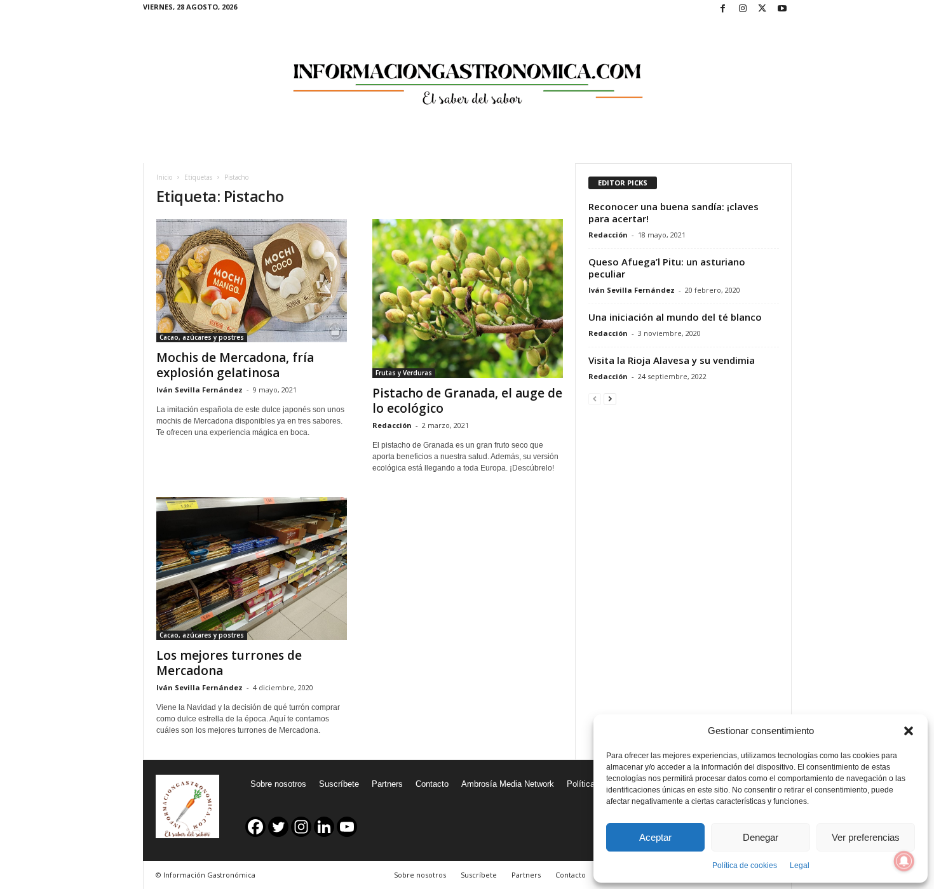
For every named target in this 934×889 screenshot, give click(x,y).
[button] (908, 731)
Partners (387, 784)
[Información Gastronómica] (467, 75)
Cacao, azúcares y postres (201, 337)
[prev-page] (594, 398)
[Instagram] (742, 9)
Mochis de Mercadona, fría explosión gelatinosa (235, 365)
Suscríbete (339, 784)
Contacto (432, 784)
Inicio (164, 177)
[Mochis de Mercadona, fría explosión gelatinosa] (251, 280)
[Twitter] (762, 9)
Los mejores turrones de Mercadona (229, 663)
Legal (799, 865)
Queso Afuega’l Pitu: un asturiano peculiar (666, 267)
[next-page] (610, 398)
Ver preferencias (866, 837)
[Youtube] (782, 9)
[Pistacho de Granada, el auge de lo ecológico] (467, 298)
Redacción (392, 425)
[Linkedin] (324, 827)
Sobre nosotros (278, 784)
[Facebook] (723, 9)
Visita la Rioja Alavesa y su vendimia (671, 360)
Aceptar (655, 837)
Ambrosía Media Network (507, 784)
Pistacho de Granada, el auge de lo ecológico (467, 401)
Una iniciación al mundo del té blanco (675, 317)
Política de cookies (744, 865)
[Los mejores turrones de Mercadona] (251, 568)
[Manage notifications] (904, 861)
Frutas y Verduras (404, 372)
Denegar (760, 837)
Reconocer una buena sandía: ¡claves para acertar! (673, 212)
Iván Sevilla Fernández (199, 389)
